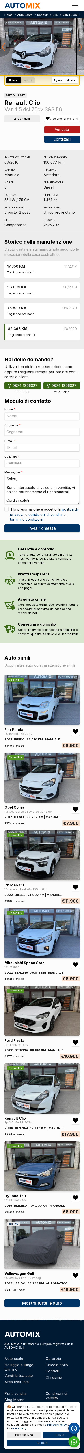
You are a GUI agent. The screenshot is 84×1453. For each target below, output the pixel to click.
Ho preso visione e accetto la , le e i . (44, 514)
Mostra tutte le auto (42, 1303)
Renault (42, 15)
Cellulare (11, 456)
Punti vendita (15, 1393)
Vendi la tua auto (18, 1375)
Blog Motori (14, 1400)
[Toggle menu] (75, 5)
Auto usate (24, 15)
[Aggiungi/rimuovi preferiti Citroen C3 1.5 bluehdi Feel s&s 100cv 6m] (75, 887)
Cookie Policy (16, 1428)
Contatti (52, 1371)
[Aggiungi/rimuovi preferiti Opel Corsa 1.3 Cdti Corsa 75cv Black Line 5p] (75, 809)
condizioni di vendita (45, 514)
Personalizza (24, 1434)
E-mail (10, 441)
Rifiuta (60, 1434)
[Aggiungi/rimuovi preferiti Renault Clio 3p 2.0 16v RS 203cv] (75, 1120)
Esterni (13, 80)
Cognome (12, 425)
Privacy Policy (57, 1424)
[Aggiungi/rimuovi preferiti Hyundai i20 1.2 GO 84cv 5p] (75, 1198)
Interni (28, 80)
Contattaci (61, 139)
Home (8, 15)
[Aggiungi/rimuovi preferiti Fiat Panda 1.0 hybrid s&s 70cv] (75, 732)
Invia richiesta (42, 528)
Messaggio (13, 472)
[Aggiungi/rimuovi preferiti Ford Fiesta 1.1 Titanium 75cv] (75, 1042)
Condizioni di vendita (56, 1395)
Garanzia (53, 1358)
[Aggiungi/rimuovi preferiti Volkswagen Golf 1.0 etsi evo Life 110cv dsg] (75, 1276)
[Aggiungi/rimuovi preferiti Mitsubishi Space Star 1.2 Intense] (75, 965)
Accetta (42, 1442)
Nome (9, 409)
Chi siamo (54, 1377)
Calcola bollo (57, 1365)
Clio (55, 15)
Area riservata (16, 1382)
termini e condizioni (26, 519)
